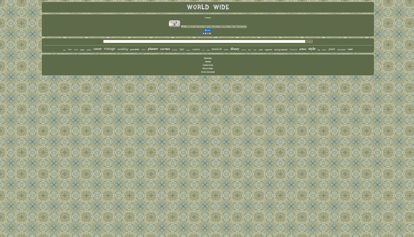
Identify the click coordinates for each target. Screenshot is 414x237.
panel (332, 49)
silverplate (341, 49)
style (311, 49)
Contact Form (208, 65)
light (182, 49)
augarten (268, 49)
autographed (280, 49)
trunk (208, 50)
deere (249, 50)
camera (196, 49)
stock (76, 50)
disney (235, 49)
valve (226, 49)
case (350, 49)
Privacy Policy (208, 68)
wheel (261, 50)
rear (70, 49)
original (174, 50)
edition (82, 50)
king (319, 50)
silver (143, 49)
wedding (122, 49)
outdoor (89, 50)
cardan (165, 49)
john (203, 50)
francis (293, 50)
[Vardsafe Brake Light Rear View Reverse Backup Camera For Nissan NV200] (174, 26)
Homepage (208, 58)
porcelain (134, 49)
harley (244, 50)
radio (64, 50)
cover (98, 49)
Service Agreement (208, 72)
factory (188, 50)
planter (153, 49)
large (254, 50)
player (324, 50)
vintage (109, 48)
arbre (302, 49)
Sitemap (208, 61)
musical (217, 49)
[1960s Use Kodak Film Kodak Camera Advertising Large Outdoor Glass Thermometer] (214, 26)
